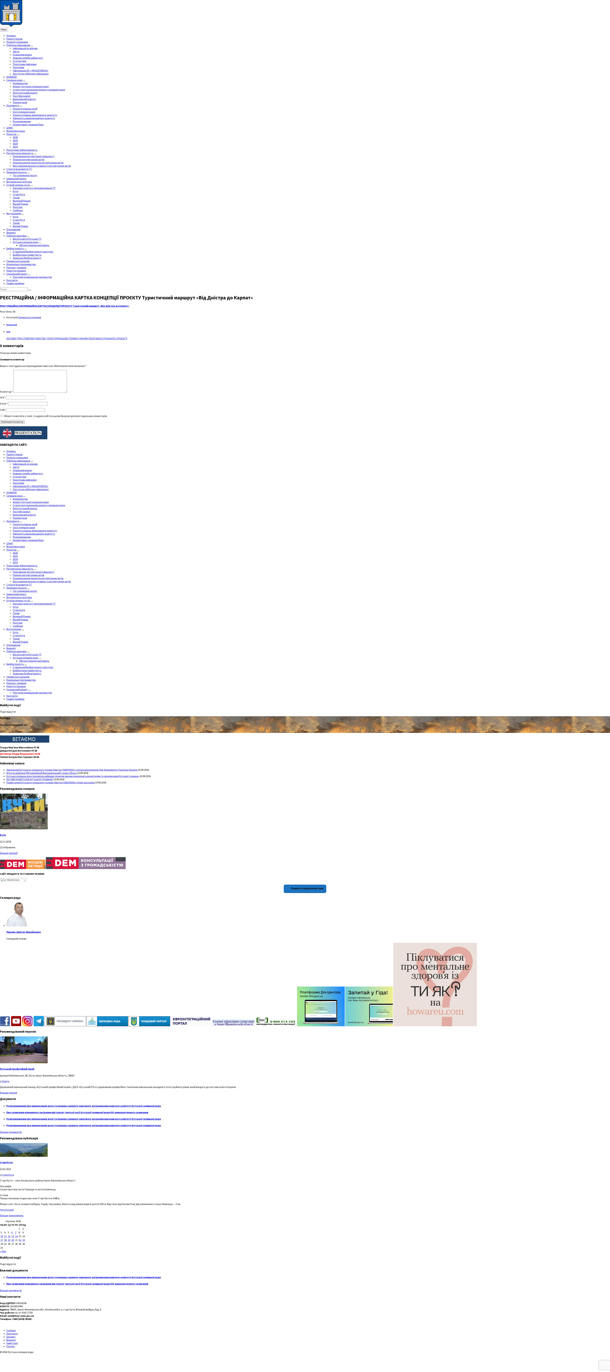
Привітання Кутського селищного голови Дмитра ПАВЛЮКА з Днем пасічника (50, 782)
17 (1, 1240)
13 (12, 1236)
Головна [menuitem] (11, 35)
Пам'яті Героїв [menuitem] (14, 38)
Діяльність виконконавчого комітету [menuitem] (34, 118)
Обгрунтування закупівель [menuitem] (34, 245)
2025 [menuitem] (15, 140)
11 (5, 1236)
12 (9, 1236)
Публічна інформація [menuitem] (18, 45)
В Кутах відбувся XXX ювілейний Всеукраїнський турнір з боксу (41, 773)
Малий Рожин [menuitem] (20, 204)
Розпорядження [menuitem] (22, 121)
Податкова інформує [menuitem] (25, 64)
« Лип (3, 1251)
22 (20, 1240)
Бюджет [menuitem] (11, 1336)
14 (16, 1236)
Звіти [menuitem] (16, 51)
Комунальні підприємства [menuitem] (21, 264)
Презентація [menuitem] (20, 102)
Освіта (5, 1081)
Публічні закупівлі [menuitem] (16, 235)
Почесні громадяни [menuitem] (17, 42)
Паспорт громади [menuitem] (16, 267)
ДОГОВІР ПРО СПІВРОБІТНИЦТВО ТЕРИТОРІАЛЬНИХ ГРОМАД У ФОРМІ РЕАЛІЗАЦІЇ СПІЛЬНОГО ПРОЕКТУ (66, 338)
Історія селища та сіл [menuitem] (18, 184)
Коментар (6, 391)
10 (1, 1236)
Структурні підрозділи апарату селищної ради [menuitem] (39, 89)
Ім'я (3, 397)
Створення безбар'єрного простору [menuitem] (33, 251)
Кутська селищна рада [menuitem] (25, 242)
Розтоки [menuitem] (17, 207)
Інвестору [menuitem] (12, 1343)
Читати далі (7, 1209)
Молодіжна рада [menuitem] (15, 130)
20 (12, 1240)
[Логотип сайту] (11, 26)
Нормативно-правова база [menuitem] (28, 124)
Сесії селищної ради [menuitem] (24, 111)
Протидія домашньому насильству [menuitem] (32, 277)
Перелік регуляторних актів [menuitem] (28, 159)
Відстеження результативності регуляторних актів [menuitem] (42, 165)
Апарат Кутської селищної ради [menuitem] (31, 86)
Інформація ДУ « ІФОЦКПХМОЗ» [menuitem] (30, 70)
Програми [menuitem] (18, 67)
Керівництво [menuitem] (20, 83)
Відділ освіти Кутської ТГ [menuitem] (27, 238)
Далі (8, 332)
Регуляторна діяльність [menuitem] (19, 153)
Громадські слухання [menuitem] (17, 261)
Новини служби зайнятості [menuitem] (28, 57)
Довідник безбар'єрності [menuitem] (27, 258)
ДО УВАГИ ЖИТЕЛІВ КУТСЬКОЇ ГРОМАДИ (29, 779)
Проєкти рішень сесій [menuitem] (25, 108)
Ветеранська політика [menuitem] (19, 181)
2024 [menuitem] (15, 143)
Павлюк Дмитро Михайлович (23, 932)
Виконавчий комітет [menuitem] (24, 99)
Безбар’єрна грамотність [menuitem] (27, 254)
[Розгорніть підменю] (31, 46)
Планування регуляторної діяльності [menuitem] (33, 156)
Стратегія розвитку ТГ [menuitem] (19, 169)
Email (4, 403)
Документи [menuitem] (12, 105)
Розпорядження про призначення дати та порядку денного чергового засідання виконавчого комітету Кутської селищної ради (83, 1105)
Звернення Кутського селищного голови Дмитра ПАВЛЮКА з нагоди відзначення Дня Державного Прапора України (71, 769)
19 (9, 1240)
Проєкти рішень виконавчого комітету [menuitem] (35, 115)
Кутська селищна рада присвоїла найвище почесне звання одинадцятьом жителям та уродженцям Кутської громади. (72, 776)
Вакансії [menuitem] (11, 232)
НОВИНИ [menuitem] (11, 76)
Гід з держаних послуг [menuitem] (25, 175)
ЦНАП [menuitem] (9, 127)
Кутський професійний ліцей (17, 1068)
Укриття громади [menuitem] (16, 270)
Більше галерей (8, 853)
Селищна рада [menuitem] (14, 80)
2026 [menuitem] (15, 137)
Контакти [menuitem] (12, 280)
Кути (3, 834)
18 (5, 1240)
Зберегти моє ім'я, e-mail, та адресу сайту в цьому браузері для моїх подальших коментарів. (55, 416)
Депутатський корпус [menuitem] (25, 92)
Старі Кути (6, 1162)
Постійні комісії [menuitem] (21, 96)
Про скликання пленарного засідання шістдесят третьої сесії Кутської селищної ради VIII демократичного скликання (77, 1112)
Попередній (11, 325)
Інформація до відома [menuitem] (25, 48)
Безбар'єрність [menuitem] (15, 248)
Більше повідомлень (11, 1215)
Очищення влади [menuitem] (22, 54)
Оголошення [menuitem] (13, 229)
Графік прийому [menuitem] (15, 283)
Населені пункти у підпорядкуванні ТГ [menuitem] (34, 188)
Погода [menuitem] (10, 1346)
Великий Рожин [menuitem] (21, 200)
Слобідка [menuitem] (18, 210)
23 (23, 1240)
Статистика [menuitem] (19, 61)
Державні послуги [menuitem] (16, 172)
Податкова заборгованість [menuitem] (21, 150)
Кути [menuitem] (15, 191)
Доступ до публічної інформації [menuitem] (31, 73)
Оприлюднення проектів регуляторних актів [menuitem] (38, 162)
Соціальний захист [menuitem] (17, 273)
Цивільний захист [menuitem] (16, 178)
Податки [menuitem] (11, 134)
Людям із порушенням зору (306, 888)
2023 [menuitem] (15, 146)
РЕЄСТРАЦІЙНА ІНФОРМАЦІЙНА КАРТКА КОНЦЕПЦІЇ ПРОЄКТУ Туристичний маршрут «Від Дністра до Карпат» (64, 305)
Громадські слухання (29, 317)
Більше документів (11, 1132)
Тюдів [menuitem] (16, 197)
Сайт (3, 409)
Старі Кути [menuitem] (19, 194)
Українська (12, 880)
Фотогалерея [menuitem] (13, 213)
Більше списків (8, 1092)
